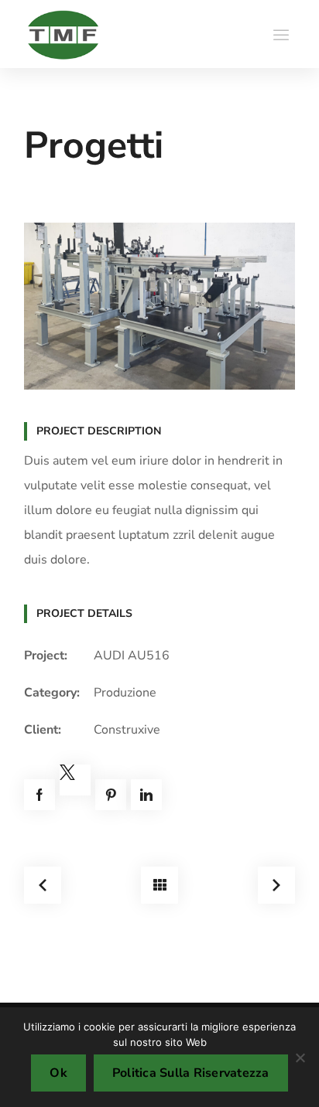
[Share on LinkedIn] (146, 794)
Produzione (125, 692)
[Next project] (276, 885)
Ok (58, 1072)
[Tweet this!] (75, 780)
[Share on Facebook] (39, 794)
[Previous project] (42, 885)
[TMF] (62, 34)
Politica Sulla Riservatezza (190, 1072)
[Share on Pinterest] (110, 794)
